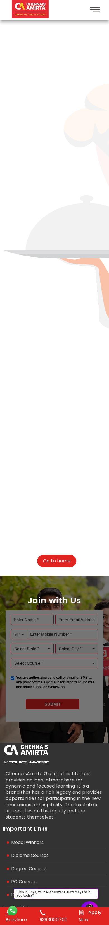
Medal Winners (27, 842)
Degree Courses (29, 868)
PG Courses (24, 881)
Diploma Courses (30, 855)
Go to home (56, 561)
